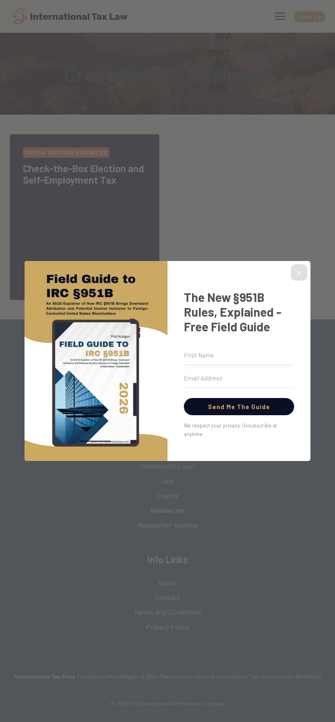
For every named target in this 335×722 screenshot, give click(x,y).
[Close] (299, 272)
